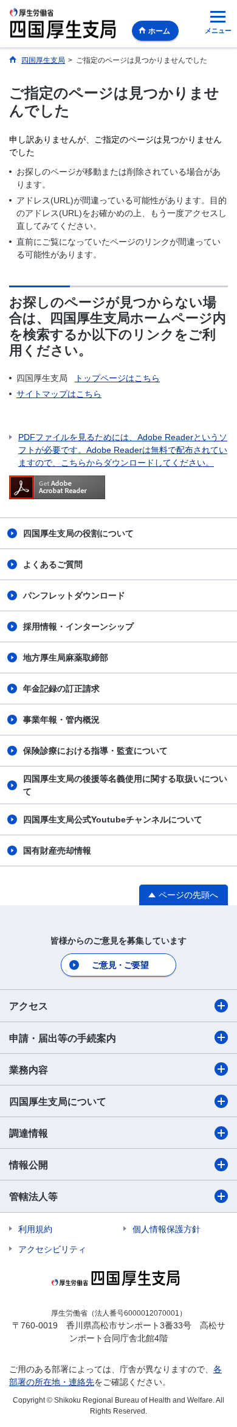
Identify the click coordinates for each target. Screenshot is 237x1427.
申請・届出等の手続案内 (62, 1038)
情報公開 (28, 1165)
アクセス (28, 1006)
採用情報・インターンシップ (78, 626)
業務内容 (28, 1070)
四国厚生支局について (57, 1101)
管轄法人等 (33, 1196)
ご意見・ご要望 (120, 965)
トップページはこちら (117, 378)
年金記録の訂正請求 (61, 688)
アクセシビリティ (52, 1249)
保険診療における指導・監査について (95, 751)
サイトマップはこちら (58, 394)
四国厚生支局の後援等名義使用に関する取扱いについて (125, 785)
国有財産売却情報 (57, 850)
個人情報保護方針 (166, 1229)
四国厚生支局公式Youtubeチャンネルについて (112, 819)
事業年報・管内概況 (61, 719)
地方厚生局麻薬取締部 (65, 657)
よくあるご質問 (53, 564)
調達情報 (28, 1133)
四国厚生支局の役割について (78, 533)
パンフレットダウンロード (74, 595)
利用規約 (35, 1229)
